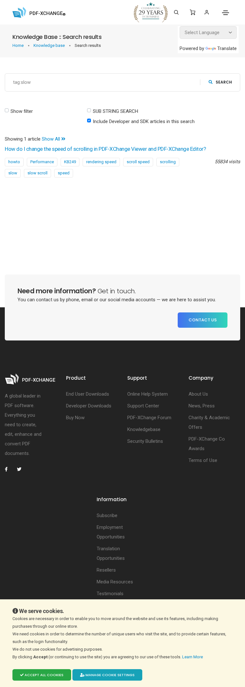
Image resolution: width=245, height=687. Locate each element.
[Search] (176, 12)
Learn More (193, 656)
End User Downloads (87, 394)
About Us (198, 394)
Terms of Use (203, 460)
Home (18, 45)
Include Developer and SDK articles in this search (144, 121)
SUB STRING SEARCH (115, 111)
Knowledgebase (143, 429)
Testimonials (110, 593)
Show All (51, 139)
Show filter (22, 111)
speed (64, 173)
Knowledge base (49, 45)
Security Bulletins (145, 441)
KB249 (70, 161)
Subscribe (107, 515)
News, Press (202, 406)
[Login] (206, 12)
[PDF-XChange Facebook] (9, 469)
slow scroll (37, 173)
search (224, 82)
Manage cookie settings (110, 674)
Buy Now (75, 417)
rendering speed (101, 161)
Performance (42, 161)
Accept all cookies (43, 674)
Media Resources (115, 582)
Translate (227, 48)
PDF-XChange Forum (149, 417)
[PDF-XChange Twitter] (21, 469)
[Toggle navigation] (225, 13)
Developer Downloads (88, 406)
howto (14, 161)
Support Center (143, 406)
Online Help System (147, 394)
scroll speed (138, 161)
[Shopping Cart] (192, 12)
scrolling (168, 161)
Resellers (106, 570)
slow (12, 173)
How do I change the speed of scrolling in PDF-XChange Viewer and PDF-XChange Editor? (105, 149)
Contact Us (203, 320)
